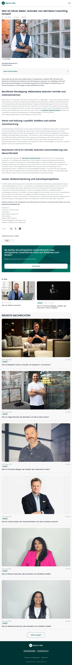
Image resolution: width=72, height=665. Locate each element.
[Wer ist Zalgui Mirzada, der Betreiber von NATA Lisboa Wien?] (36, 390)
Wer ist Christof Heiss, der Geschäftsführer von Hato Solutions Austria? (30, 522)
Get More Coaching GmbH (51, 110)
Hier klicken (36, 266)
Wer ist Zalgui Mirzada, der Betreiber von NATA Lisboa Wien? (25, 417)
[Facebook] (15, 228)
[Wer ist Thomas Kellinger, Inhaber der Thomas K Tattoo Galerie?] (53, 290)
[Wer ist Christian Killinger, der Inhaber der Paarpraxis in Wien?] (36, 442)
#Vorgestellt (42, 651)
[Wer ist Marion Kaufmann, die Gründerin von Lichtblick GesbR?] (36, 547)
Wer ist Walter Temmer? (11, 305)
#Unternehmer (29, 651)
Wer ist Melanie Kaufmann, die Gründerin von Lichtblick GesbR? (26, 626)
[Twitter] (11, 228)
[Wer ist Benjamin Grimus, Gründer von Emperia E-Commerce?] (36, 338)
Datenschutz (44, 657)
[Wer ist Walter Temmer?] (18, 290)
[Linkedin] (20, 228)
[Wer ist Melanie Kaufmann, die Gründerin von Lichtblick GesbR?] (36, 599)
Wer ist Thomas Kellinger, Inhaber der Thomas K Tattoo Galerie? (51, 307)
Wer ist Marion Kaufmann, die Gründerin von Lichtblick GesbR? (26, 574)
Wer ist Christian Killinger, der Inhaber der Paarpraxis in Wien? (26, 469)
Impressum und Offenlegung (32, 657)
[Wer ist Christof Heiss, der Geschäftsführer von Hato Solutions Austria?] (36, 495)
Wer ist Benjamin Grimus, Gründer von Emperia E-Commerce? (26, 365)
